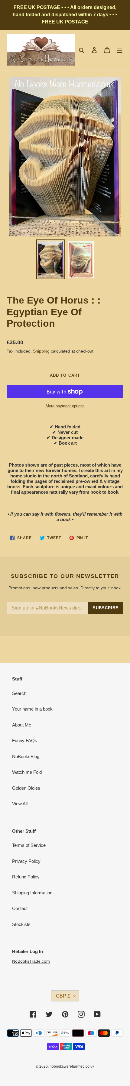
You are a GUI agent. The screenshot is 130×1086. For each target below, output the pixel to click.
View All (20, 803)
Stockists (21, 924)
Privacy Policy (26, 861)
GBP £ (63, 995)
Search (19, 693)
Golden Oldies (26, 788)
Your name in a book (32, 708)
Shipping (41, 351)
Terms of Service (29, 845)
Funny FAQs (24, 740)
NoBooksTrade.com (31, 961)
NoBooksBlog (25, 756)
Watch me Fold (27, 772)
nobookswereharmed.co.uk (72, 1066)
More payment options (65, 406)
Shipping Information (32, 892)
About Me (21, 724)
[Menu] (119, 50)
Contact (20, 908)
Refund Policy (26, 876)
